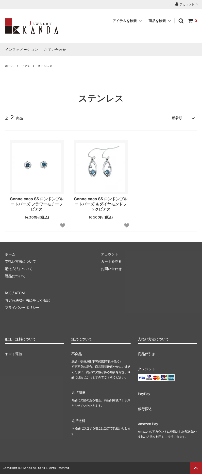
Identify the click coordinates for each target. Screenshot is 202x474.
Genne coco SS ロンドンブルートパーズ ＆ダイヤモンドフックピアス (101, 204)
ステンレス (44, 66)
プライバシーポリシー (22, 307)
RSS (8, 293)
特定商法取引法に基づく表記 (27, 300)
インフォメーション (21, 49)
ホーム (9, 66)
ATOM (20, 293)
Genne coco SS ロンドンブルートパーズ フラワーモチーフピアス (37, 204)
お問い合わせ (55, 49)
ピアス (25, 66)
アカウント (187, 4)
